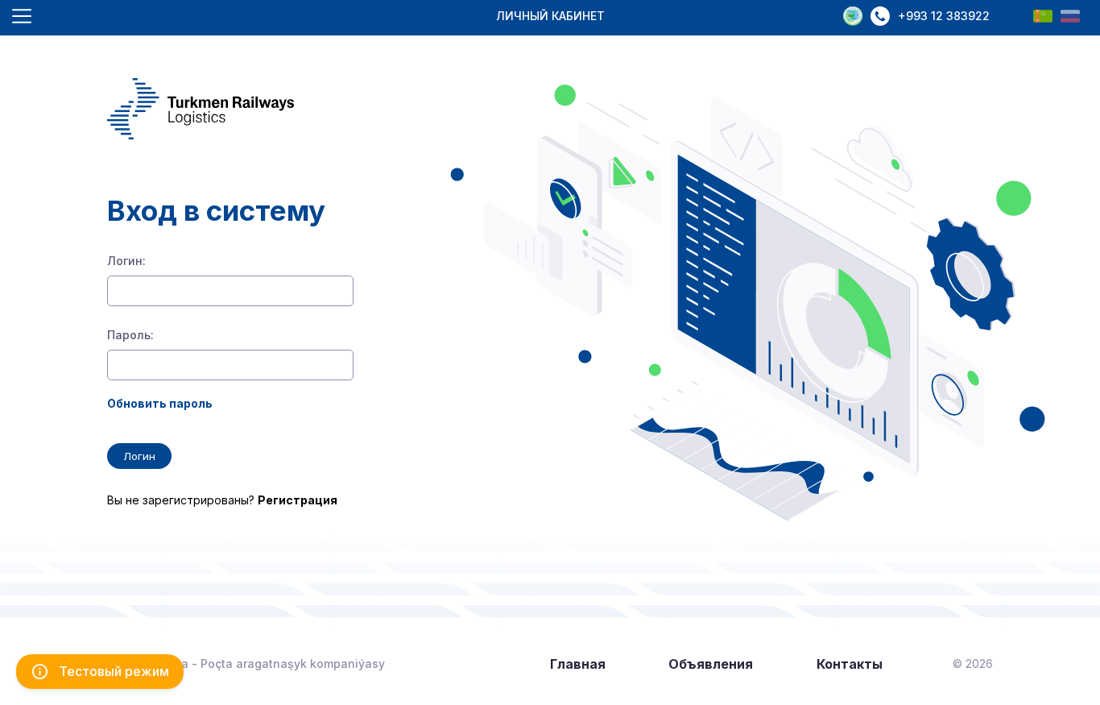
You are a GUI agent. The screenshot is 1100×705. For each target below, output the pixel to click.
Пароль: (130, 335)
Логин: (126, 260)
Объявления (710, 664)
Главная (578, 664)
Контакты (850, 664)
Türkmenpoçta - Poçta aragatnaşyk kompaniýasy (246, 663)
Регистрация (297, 500)
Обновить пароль (160, 403)
